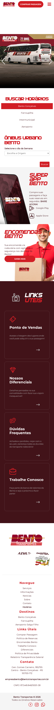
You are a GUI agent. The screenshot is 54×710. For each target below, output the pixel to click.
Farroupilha (27, 620)
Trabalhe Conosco (27, 646)
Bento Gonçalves (27, 617)
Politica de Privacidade (27, 653)
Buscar (44, 164)
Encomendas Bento (27, 642)
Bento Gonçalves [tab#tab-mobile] (27, 106)
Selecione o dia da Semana (18, 148)
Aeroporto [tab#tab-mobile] (27, 126)
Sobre (27, 599)
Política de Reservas (27, 638)
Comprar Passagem (30, 4)
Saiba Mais (20, 259)
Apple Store (41, 215)
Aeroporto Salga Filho (27, 624)
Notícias (27, 595)
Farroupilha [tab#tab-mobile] (27, 113)
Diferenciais (27, 649)
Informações (27, 592)
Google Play (41, 208)
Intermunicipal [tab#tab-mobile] (27, 119)
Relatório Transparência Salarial (27, 657)
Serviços (27, 588)
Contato (27, 603)
